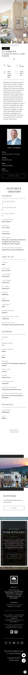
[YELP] (18, 642)
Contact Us (14, 556)
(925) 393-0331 (8, 591)
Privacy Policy (14, 660)
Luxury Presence (15, 653)
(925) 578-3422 (7, 160)
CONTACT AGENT (14, 176)
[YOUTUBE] (14, 642)
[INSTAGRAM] (10, 642)
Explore (14, 508)
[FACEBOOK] (5, 642)
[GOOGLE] (22, 642)
